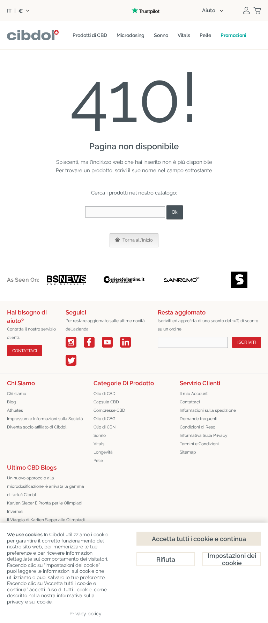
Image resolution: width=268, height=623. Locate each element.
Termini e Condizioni (199, 443)
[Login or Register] (246, 10)
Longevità (103, 452)
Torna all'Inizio (137, 240)
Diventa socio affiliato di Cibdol (36, 427)
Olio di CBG (105, 418)
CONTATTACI (24, 350)
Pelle (98, 460)
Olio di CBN (105, 427)
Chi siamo (16, 393)
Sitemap (188, 452)
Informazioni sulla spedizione (208, 410)
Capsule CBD (106, 402)
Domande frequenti (198, 418)
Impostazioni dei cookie (232, 559)
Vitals (99, 443)
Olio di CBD (105, 393)
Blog (11, 402)
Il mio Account (194, 393)
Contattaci (190, 402)
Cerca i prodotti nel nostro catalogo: (134, 193)
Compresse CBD (109, 410)
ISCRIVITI (246, 342)
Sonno (100, 435)
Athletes (15, 410)
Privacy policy (85, 613)
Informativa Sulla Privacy (204, 435)
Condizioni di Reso (197, 427)
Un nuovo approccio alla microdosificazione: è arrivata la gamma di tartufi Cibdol (45, 486)
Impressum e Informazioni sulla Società (45, 418)
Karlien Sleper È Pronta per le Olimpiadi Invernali (44, 507)
